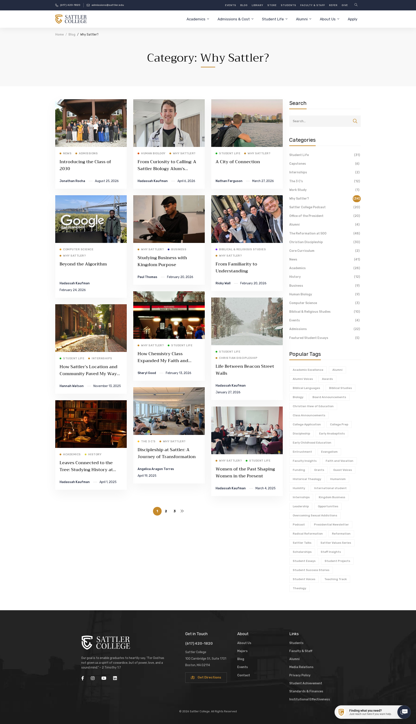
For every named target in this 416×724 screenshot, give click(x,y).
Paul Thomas (147, 277)
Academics (324, 268)
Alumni (324, 224)
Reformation (341, 533)
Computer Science (324, 303)
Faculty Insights (305, 460)
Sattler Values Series (335, 542)
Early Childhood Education (312, 442)
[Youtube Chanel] (104, 678)
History (324, 277)
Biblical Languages (306, 388)
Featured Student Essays (324, 338)
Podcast (299, 524)
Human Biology (324, 294)
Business (324, 286)
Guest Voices (342, 470)
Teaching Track (335, 579)
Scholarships (302, 551)
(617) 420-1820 (199, 643)
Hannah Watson (72, 386)
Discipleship (301, 433)
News (324, 259)
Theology (299, 588)
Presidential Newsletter (331, 524)
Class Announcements (309, 415)
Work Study (324, 190)
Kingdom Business (332, 497)
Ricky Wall (223, 283)
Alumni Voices (303, 379)
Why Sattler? (324, 198)
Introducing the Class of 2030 (85, 165)
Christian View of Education (313, 406)
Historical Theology (307, 479)
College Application (307, 424)
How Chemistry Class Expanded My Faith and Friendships (163, 360)
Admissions (324, 329)
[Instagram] (93, 678)
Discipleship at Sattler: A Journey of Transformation (167, 453)
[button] (206, 677)
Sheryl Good (147, 373)
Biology (298, 397)
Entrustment (302, 451)
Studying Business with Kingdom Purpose (162, 261)
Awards (327, 379)
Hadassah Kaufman (153, 181)
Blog (71, 34)
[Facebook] (82, 678)
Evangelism (329, 451)
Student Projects (337, 561)
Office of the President (324, 216)
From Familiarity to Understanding (236, 267)
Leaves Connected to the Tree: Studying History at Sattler (86, 469)
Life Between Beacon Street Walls (245, 370)
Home (59, 34)
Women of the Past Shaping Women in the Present (245, 472)
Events (324, 320)
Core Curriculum (324, 251)
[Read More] (91, 102)
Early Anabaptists (332, 433)
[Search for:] (325, 121)
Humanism (338, 479)
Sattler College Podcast (324, 207)
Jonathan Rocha (72, 181)
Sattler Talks (302, 542)
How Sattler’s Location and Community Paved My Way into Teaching (88, 373)
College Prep (339, 424)
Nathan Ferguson (229, 181)
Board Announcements (329, 397)
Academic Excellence (308, 369)
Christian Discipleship (324, 242)
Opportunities (328, 506)
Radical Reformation (308, 533)
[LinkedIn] (115, 678)
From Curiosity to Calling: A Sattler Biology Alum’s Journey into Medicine (167, 168)
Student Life (324, 155)
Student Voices (304, 579)
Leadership (301, 506)
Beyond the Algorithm (83, 264)
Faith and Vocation (339, 460)
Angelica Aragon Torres (156, 469)
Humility (299, 488)
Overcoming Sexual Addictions (315, 515)
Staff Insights (331, 551)
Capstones (324, 164)
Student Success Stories (311, 570)
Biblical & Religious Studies (324, 312)
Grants (319, 470)
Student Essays (304, 561)
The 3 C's (324, 181)
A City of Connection (238, 162)
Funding (299, 470)
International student (330, 488)
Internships (324, 172)
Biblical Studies (340, 388)
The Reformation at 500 (324, 233)
